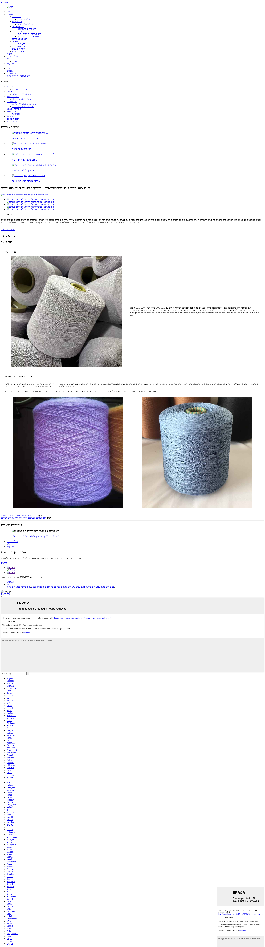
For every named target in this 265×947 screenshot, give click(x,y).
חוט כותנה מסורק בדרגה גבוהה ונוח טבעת (18, 515)
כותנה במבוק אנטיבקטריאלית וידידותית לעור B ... (37, 536)
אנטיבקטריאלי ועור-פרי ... (25, 159)
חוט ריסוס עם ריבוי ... (23, 149)
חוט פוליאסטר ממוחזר (27, 29)
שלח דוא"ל (5, 594)
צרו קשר (10, 64)
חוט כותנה (16, 16)
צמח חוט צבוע (18, 51)
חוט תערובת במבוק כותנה (28, 36)
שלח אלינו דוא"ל (8, 229)
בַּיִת (8, 11)
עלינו (9, 59)
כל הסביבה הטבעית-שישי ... (26, 138)
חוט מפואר (16, 41)
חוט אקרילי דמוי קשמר (27, 24)
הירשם (4, 563)
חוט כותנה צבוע (23, 587)
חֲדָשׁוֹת (9, 54)
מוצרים (10, 14)
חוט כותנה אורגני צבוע (85, 587)
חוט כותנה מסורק (25, 19)
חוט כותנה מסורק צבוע (40, 587)
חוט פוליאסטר (18, 26)
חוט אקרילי (17, 21)
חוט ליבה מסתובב (19, 39)
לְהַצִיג (14, 61)
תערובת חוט (17, 31)
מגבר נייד (10, 584)
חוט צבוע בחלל (18, 46)
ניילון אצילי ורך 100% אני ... (26, 181)
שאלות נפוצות (12, 56)
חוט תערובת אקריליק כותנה (29, 34)
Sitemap (10, 582)
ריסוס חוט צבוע (18, 49)
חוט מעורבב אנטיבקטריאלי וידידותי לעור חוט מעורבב (23, 518)
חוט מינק (21, 44)
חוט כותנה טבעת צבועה (61, 587)
